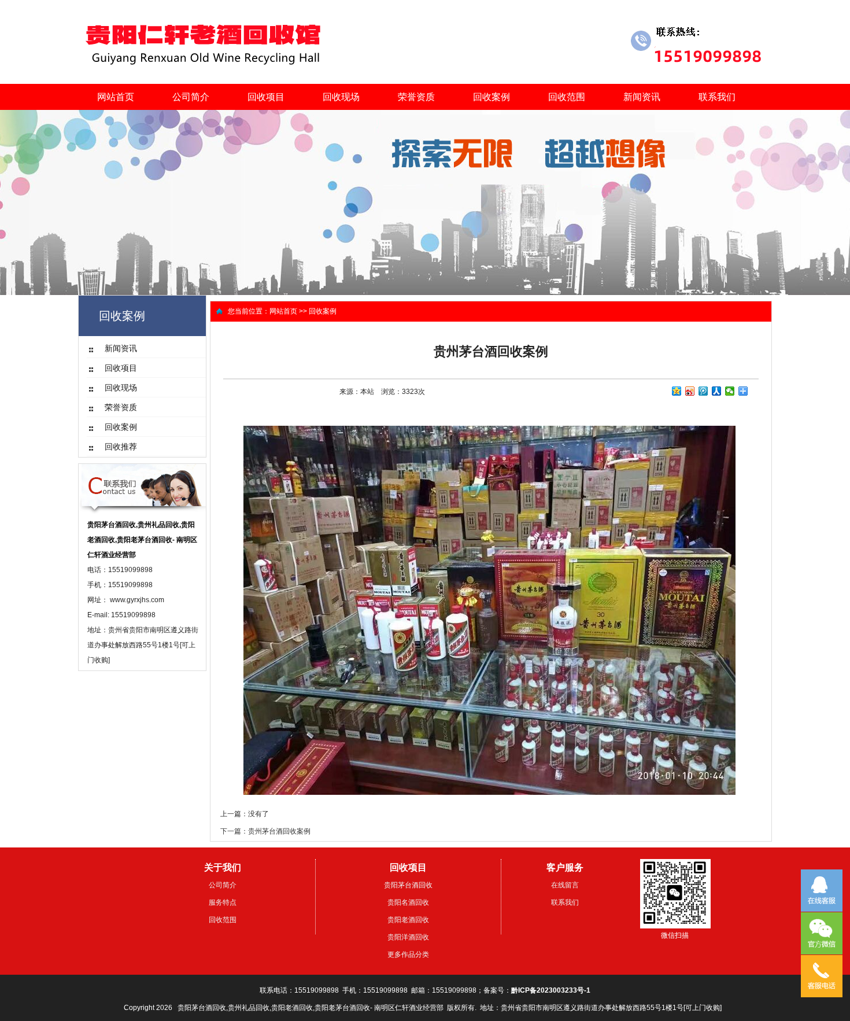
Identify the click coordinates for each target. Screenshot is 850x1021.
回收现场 (341, 97)
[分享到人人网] (717, 391)
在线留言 (565, 885)
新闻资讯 (641, 97)
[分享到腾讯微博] (703, 391)
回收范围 (566, 97)
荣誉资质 (416, 97)
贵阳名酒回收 (408, 902)
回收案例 (491, 97)
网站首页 (115, 97)
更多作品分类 (408, 954)
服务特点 (222, 902)
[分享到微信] (730, 391)
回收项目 (265, 97)
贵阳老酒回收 (408, 920)
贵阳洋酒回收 (408, 937)
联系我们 (717, 97)
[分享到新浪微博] (690, 391)
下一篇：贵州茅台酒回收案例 (265, 831)
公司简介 (190, 97)
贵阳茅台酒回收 (408, 885)
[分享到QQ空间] (677, 391)
